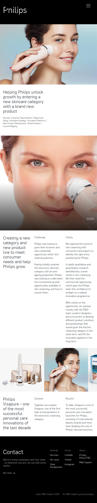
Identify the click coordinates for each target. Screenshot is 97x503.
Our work (54, 459)
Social (68, 450)
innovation (86, 412)
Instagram (69, 464)
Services (54, 455)
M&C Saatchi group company (80, 494)
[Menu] (88, 6)
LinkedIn (69, 455)
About (82, 450)
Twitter (68, 459)
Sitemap (54, 450)
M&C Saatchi (85, 462)
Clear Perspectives (56, 465)
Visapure (39, 408)
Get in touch (7, 473)
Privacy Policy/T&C (84, 456)
